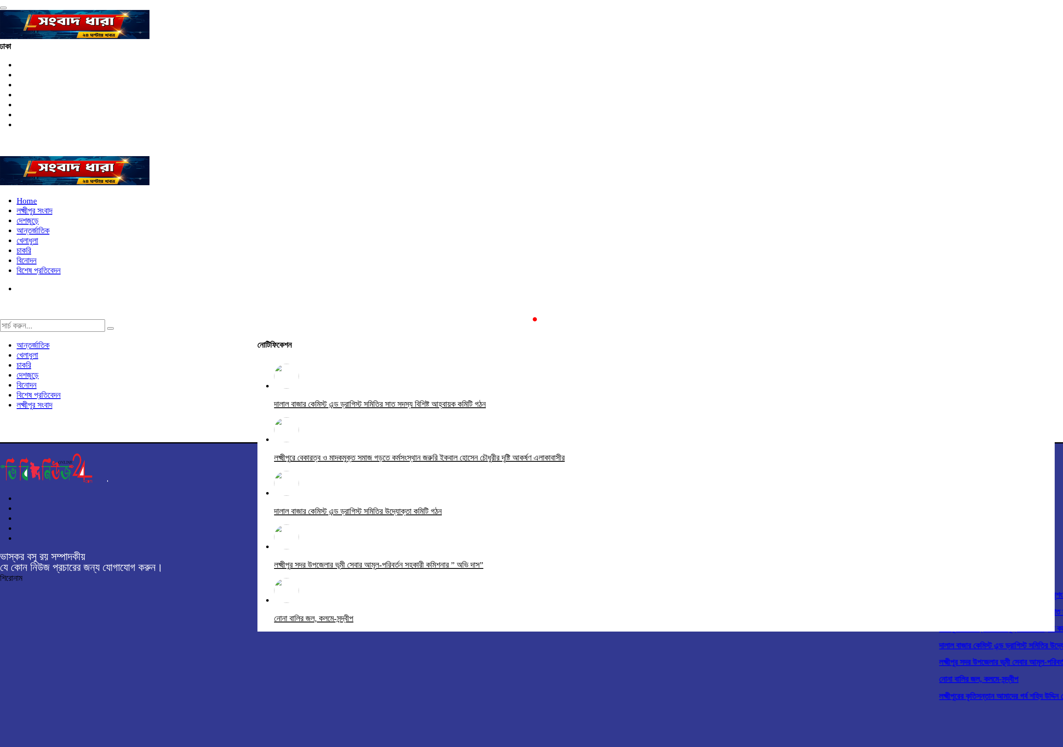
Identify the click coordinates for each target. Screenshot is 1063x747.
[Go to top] (3, 8)
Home (27, 200)
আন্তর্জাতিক (33, 230)
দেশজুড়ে (28, 220)
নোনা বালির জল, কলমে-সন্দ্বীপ (971, 678)
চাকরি (24, 250)
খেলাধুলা (27, 240)
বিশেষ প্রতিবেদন (39, 270)
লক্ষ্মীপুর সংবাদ (34, 210)
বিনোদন (27, 260)
